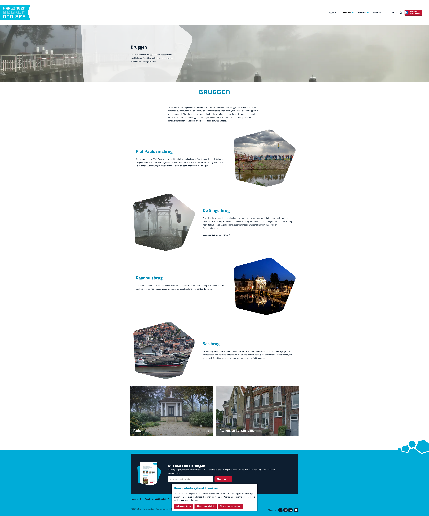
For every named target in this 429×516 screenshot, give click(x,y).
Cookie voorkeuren (162, 509)
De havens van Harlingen (178, 107)
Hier (238, 114)
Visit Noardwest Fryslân (155, 498)
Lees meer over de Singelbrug (215, 234)
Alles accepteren (183, 506)
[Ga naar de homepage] (15, 12)
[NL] (390, 12)
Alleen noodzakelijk (205, 506)
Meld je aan (222, 478)
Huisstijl (134, 498)
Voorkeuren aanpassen (230, 506)
